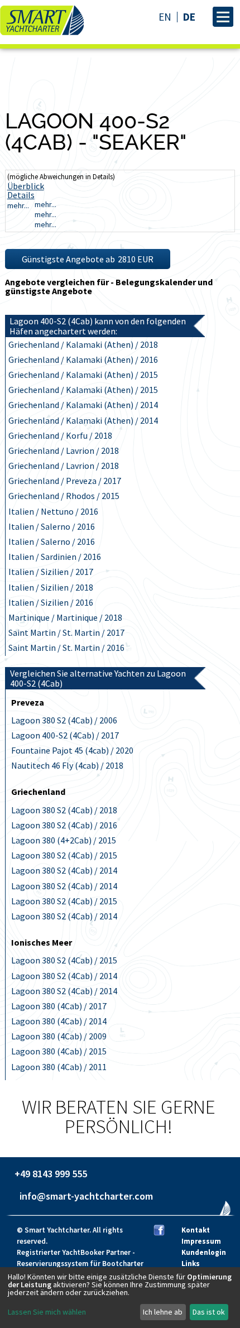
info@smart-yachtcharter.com (86, 1196)
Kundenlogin (203, 1252)
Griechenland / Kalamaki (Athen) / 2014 (83, 404)
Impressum (201, 1241)
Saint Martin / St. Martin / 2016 (66, 647)
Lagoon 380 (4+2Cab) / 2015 (63, 840)
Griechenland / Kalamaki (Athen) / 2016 (83, 359)
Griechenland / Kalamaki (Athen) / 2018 (83, 344)
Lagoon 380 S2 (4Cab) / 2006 (64, 720)
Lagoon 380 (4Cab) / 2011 (59, 1066)
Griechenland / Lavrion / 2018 (63, 450)
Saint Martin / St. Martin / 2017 (66, 632)
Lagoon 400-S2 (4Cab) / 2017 (65, 735)
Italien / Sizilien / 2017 (50, 571)
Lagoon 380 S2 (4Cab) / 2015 (64, 855)
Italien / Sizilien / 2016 (50, 602)
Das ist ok (209, 1312)
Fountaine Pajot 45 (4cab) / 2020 (72, 750)
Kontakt (195, 1230)
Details (21, 194)
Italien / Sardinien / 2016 (54, 556)
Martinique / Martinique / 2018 (65, 617)
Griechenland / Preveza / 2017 (64, 480)
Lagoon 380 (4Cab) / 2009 (59, 1036)
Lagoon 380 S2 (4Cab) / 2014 (64, 870)
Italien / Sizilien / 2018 (50, 587)
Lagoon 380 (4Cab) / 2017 (59, 1005)
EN (165, 17)
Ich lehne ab (163, 1312)
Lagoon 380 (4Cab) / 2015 (59, 1051)
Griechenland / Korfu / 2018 (60, 435)
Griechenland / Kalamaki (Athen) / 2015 (83, 374)
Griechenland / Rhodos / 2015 (63, 495)
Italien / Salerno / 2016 (51, 526)
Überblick (25, 185)
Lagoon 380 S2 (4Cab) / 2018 (64, 810)
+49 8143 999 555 (51, 1173)
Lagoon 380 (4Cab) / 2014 (59, 1021)
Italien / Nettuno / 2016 (53, 511)
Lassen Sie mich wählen (47, 1312)
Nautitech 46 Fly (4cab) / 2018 (67, 765)
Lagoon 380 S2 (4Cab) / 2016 (64, 825)
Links (190, 1263)
